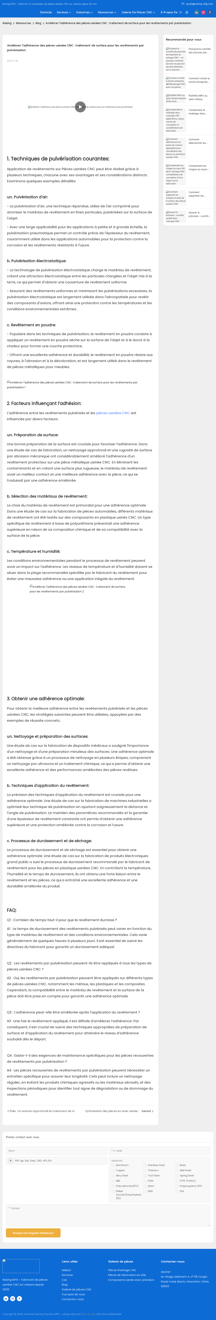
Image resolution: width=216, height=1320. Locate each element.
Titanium (153, 1170)
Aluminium (122, 1165)
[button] (180, 12)
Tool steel (153, 1175)
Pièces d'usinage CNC (122, 1270)
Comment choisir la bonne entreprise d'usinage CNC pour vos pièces (200, 80)
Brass (183, 1165)
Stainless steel (156, 1165)
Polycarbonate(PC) (127, 1186)
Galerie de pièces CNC (76, 1289)
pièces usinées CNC (113, 413)
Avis (99, 1314)
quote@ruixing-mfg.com (199, 3)
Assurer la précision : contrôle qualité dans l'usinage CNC (199, 214)
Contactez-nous (73, 1299)
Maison (66, 1270)
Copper (120, 1170)
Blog (38, 23)
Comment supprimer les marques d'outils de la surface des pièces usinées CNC (200, 194)
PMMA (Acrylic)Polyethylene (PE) (128, 1195)
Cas (64, 1280)
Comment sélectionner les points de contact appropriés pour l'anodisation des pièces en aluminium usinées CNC (200, 141)
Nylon (151, 1186)
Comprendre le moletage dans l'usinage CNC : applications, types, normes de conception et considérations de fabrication (199, 111)
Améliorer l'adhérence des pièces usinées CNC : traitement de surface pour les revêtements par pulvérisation (118, 23)
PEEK (150, 1191)
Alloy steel (122, 1175)
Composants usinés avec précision (131, 1280)
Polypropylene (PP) (191, 1186)
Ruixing (7, 23)
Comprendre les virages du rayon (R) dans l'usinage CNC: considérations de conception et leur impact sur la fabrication (199, 167)
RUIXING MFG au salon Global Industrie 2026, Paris (198, 97)
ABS (118, 1180)
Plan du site (88, 1314)
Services (67, 1275)
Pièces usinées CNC (79, 169)
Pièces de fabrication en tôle (127, 1275)
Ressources (23, 23)
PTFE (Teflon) (188, 1180)
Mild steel (185, 1170)
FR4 (182, 1191)
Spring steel (187, 1175)
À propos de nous (73, 1294)
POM (150, 1180)
